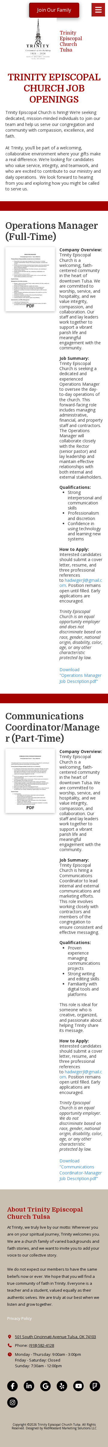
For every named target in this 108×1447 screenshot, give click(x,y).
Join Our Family (54, 10)
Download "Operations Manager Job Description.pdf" (80, 675)
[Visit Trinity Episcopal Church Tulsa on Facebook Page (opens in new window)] (12, 1386)
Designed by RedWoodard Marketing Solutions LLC (61, 1428)
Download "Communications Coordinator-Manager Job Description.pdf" (80, 1169)
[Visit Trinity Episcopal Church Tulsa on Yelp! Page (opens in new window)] (62, 1386)
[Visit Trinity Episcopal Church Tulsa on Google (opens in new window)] (45, 1386)
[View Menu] (98, 9)
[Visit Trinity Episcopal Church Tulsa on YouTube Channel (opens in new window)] (78, 1386)
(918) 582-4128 (41, 1345)
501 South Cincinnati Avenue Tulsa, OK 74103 (55, 1336)
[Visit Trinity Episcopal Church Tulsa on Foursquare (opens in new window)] (95, 1386)
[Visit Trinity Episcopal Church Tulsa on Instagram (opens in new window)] (12, 1402)
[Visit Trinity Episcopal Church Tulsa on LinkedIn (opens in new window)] (29, 1386)
